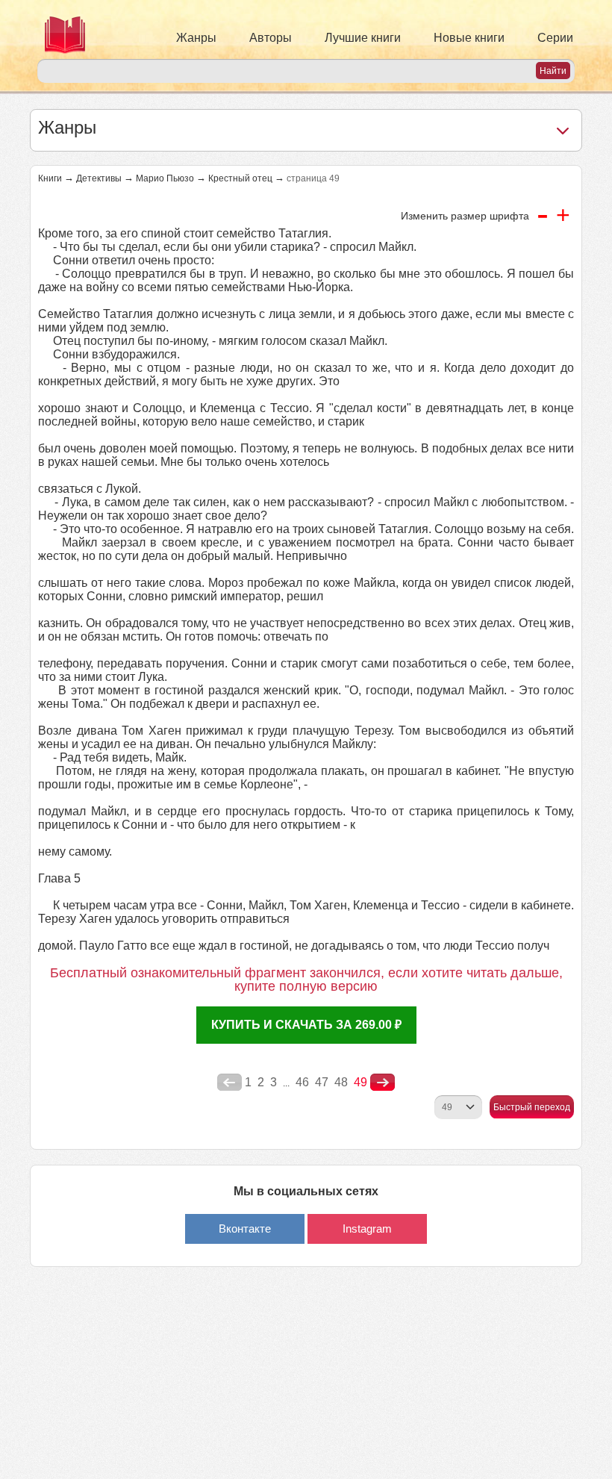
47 (321, 1082)
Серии (555, 37)
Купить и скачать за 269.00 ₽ (306, 1024)
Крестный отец (240, 178)
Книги (50, 178)
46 (302, 1082)
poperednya (229, 1083)
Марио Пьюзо (165, 178)
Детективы (99, 178)
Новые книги (469, 37)
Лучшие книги (363, 37)
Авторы (270, 37)
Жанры (196, 37)
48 (341, 1082)
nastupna (382, 1083)
